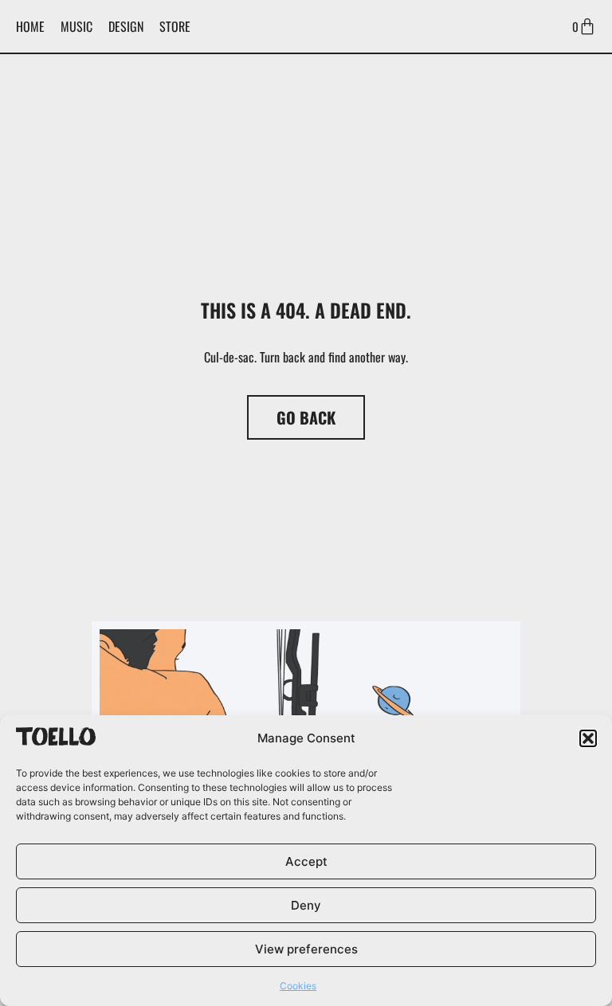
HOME (30, 26)
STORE (174, 26)
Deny (306, 905)
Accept (306, 861)
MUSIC (76, 26)
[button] (588, 738)
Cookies (298, 986)
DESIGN (125, 26)
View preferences (306, 949)
